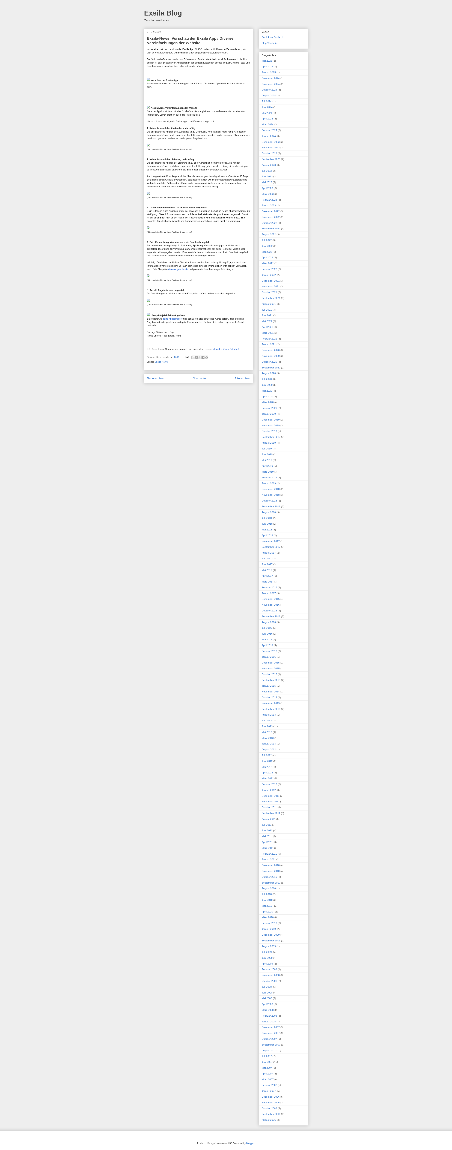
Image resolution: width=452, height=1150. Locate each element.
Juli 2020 (267, 379)
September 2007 (271, 1044)
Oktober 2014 (269, 697)
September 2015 (271, 680)
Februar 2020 (269, 408)
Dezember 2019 (271, 419)
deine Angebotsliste (178, 269)
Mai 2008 (267, 998)
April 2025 (267, 66)
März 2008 (268, 1009)
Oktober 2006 (269, 1108)
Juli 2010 (267, 894)
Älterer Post (242, 378)
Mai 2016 (267, 639)
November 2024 (271, 84)
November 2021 (271, 286)
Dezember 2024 (271, 78)
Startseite (199, 378)
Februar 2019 (269, 477)
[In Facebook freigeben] (203, 357)
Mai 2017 (267, 570)
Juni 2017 (267, 564)
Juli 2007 (267, 1056)
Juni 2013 (267, 726)
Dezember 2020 (271, 350)
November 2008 (271, 975)
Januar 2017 (269, 593)
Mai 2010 (267, 905)
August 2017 (269, 552)
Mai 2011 (267, 836)
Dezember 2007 (271, 1027)
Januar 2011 (269, 859)
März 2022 (268, 263)
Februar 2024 (269, 130)
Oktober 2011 (269, 807)
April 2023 (267, 188)
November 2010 (271, 871)
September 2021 (271, 298)
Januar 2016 (269, 656)
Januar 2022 (269, 275)
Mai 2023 (267, 182)
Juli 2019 (267, 448)
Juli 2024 (267, 101)
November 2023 (271, 147)
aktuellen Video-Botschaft (226, 349)
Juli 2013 (267, 720)
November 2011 (270, 801)
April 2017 (267, 575)
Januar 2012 (269, 790)
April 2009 (267, 963)
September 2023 (271, 159)
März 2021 (268, 332)
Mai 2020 (267, 390)
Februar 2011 (269, 853)
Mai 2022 (267, 251)
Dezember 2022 (271, 211)
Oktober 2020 (269, 361)
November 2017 (271, 541)
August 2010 (269, 888)
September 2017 (271, 546)
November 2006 (271, 1102)
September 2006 (271, 1114)
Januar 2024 (269, 136)
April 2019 (267, 465)
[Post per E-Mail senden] (186, 357)
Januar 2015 (269, 685)
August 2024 (269, 95)
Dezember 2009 (271, 934)
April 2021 (267, 327)
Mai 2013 (267, 732)
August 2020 (269, 373)
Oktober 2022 (269, 222)
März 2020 (268, 402)
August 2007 (269, 1050)
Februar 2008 (269, 1015)
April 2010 (267, 911)
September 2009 (271, 940)
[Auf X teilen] (200, 357)
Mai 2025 (267, 60)
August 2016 (269, 622)
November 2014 (271, 691)
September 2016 (271, 616)
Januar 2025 (269, 72)
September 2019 (271, 437)
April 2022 (267, 257)
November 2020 (271, 356)
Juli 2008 (267, 986)
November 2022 (271, 217)
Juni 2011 (267, 830)
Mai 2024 (267, 113)
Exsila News (161, 361)
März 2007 (268, 1079)
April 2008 (267, 1004)
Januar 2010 (269, 928)
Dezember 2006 (271, 1096)
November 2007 (271, 1033)
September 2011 (271, 813)
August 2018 (269, 512)
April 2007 (267, 1073)
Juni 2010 (267, 900)
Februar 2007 (269, 1085)
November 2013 (271, 703)
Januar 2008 (269, 1021)
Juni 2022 (267, 246)
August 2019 (269, 442)
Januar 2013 (269, 743)
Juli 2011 (267, 824)
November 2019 (271, 425)
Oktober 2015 (269, 674)
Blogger (250, 1143)
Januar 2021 (269, 344)
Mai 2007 (267, 1067)
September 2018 (271, 506)
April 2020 (267, 396)
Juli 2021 (267, 309)
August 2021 (269, 303)
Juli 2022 (267, 240)
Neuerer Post (155, 378)
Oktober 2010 (269, 876)
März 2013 (268, 738)
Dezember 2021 (271, 280)
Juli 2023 (267, 170)
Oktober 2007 (269, 1038)
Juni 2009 (267, 957)
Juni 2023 (267, 176)
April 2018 (267, 535)
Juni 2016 (267, 633)
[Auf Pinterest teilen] (206, 357)
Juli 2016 (267, 627)
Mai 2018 (267, 529)
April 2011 (267, 842)
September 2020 (271, 367)
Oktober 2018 (269, 500)
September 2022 (271, 228)
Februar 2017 (269, 587)
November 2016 (271, 604)
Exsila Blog (163, 13)
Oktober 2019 (269, 431)
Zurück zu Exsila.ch (272, 37)
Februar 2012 (269, 784)
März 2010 (268, 917)
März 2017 (268, 581)
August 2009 (269, 946)
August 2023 (269, 165)
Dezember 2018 (271, 489)
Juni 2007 (267, 1062)
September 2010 (271, 882)
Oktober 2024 (269, 89)
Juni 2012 (267, 761)
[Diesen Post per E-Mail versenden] (193, 357)
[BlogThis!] (196, 357)
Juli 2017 (267, 558)
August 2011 (269, 819)
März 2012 (268, 778)
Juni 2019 (267, 454)
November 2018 (271, 494)
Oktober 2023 (269, 153)
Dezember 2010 (271, 865)
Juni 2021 (267, 315)
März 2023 (268, 194)
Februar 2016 (269, 651)
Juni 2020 (267, 384)
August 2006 (269, 1119)
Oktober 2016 (269, 610)
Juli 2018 (267, 518)
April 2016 (267, 645)
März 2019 (268, 471)
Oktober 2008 (269, 981)
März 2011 (267, 847)
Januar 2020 (269, 413)
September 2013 (271, 709)
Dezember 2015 (271, 662)
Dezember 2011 (270, 795)
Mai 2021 (267, 321)
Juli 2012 (267, 755)
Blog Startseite (270, 43)
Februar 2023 (269, 199)
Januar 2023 (269, 205)
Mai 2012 (267, 766)
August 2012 (269, 749)
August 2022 (269, 234)
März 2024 (268, 124)
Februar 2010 (269, 923)
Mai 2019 (267, 460)
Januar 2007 (269, 1090)
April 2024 (267, 118)
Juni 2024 (267, 107)
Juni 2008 (267, 992)
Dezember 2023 (271, 141)
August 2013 (269, 714)
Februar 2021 (269, 338)
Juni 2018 (267, 523)
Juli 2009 (267, 952)
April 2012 (267, 772)
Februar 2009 (269, 969)
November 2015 (271, 668)
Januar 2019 (269, 483)
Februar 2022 (269, 269)
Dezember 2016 (271, 598)
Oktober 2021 (269, 292)
